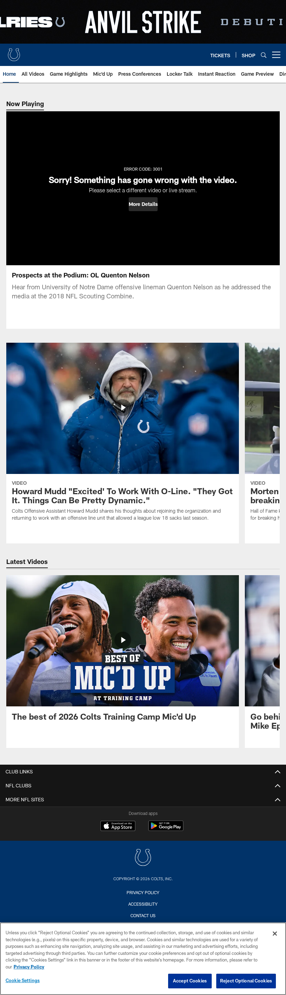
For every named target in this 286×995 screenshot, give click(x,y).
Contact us (143, 915)
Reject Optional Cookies (246, 980)
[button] (143, 204)
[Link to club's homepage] (14, 52)
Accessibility (143, 903)
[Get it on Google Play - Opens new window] (166, 829)
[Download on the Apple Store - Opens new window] (118, 827)
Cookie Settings (23, 980)
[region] (143, 958)
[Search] (263, 55)
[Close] (275, 933)
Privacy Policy (143, 892)
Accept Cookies (190, 980)
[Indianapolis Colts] (143, 858)
